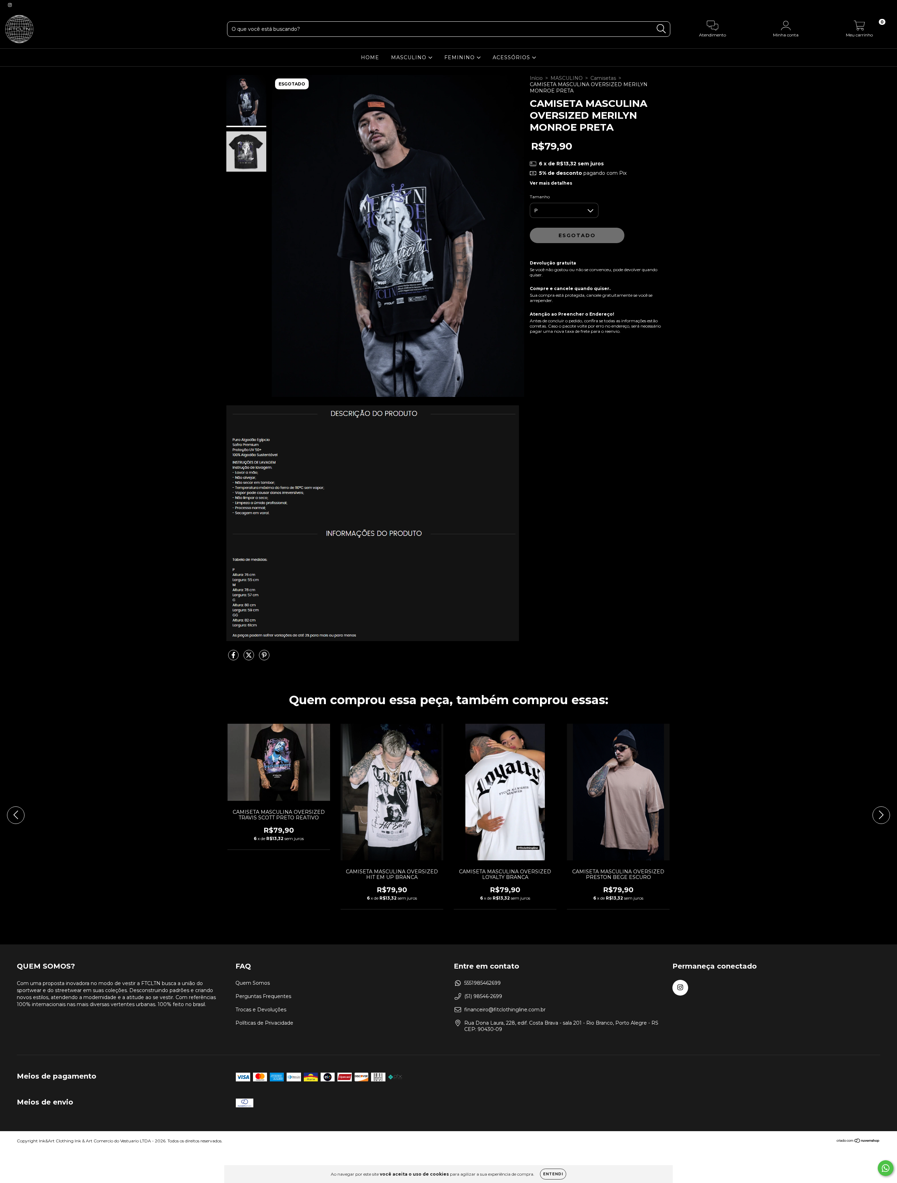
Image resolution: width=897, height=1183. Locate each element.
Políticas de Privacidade (264, 1023)
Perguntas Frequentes (263, 996)
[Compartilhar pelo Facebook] (234, 658)
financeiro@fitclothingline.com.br (505, 1009)
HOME (370, 57)
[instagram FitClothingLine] (9, 5)
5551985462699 (482, 983)
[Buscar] (661, 29)
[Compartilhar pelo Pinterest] (264, 658)
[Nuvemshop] (858, 1141)
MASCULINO (409, 57)
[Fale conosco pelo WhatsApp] (885, 1168)
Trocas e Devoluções (260, 1009)
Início (536, 78)
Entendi (553, 1174)
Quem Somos (252, 983)
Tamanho (540, 196)
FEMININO (460, 57)
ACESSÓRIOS (512, 57)
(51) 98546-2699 (483, 996)
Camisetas (603, 78)
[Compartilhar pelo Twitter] (249, 658)
